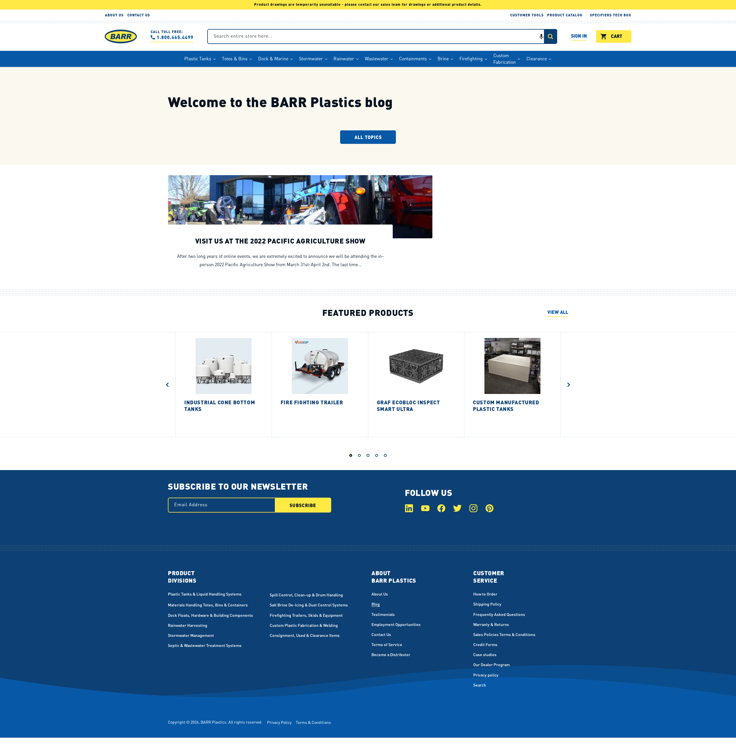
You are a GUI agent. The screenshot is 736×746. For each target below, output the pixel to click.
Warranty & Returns (491, 624)
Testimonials (383, 614)
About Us (379, 593)
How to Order (485, 593)
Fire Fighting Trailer (312, 402)
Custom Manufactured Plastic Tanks (506, 405)
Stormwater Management (191, 635)
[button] (541, 36)
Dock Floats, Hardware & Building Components (210, 615)
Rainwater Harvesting (187, 625)
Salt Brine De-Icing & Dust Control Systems (309, 604)
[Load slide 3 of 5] (368, 455)
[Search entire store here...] (550, 36)
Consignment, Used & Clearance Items (305, 635)
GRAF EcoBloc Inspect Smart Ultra (408, 405)
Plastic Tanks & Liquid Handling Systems (204, 593)
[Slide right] (568, 384)
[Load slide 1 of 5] (350, 455)
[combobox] (382, 36)
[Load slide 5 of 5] (385, 455)
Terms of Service (386, 644)
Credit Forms (485, 644)
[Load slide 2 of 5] (359, 455)
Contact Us (381, 634)
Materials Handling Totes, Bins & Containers (208, 604)
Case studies (485, 654)
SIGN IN (579, 36)
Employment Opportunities (396, 624)
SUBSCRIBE (303, 505)
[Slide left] (167, 384)
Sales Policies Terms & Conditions (504, 634)
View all (557, 312)
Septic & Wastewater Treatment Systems (204, 645)
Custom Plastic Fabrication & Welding (304, 625)
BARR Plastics (213, 721)
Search (479, 684)
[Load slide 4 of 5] (376, 455)
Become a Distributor (390, 654)
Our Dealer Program (491, 664)
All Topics (368, 137)
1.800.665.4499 (175, 37)
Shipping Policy (487, 603)
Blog (375, 603)
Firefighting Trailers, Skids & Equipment (306, 615)
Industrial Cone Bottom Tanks (219, 405)
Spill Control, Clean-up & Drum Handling (306, 594)
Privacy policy (486, 674)
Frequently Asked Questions (499, 614)
